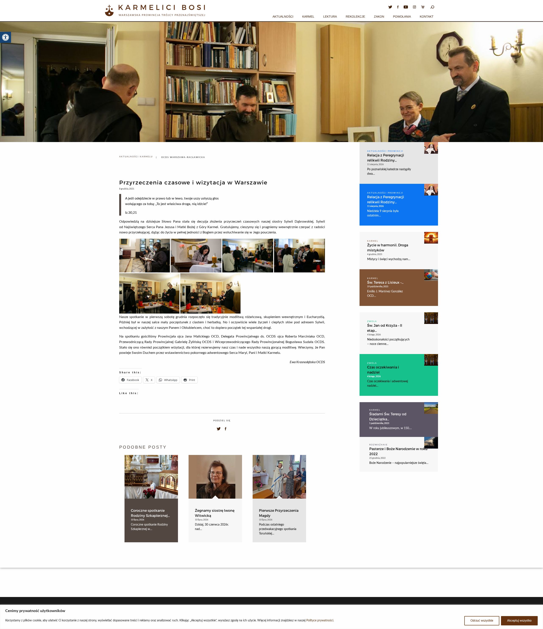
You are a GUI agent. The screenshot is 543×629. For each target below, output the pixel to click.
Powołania (402, 16)
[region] (271, 617)
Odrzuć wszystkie (481, 620)
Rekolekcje (355, 16)
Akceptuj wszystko (519, 620)
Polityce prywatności (319, 620)
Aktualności (283, 16)
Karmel (308, 16)
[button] (5, 37)
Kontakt (427, 16)
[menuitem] (283, 16)
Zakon (379, 16)
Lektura (330, 16)
